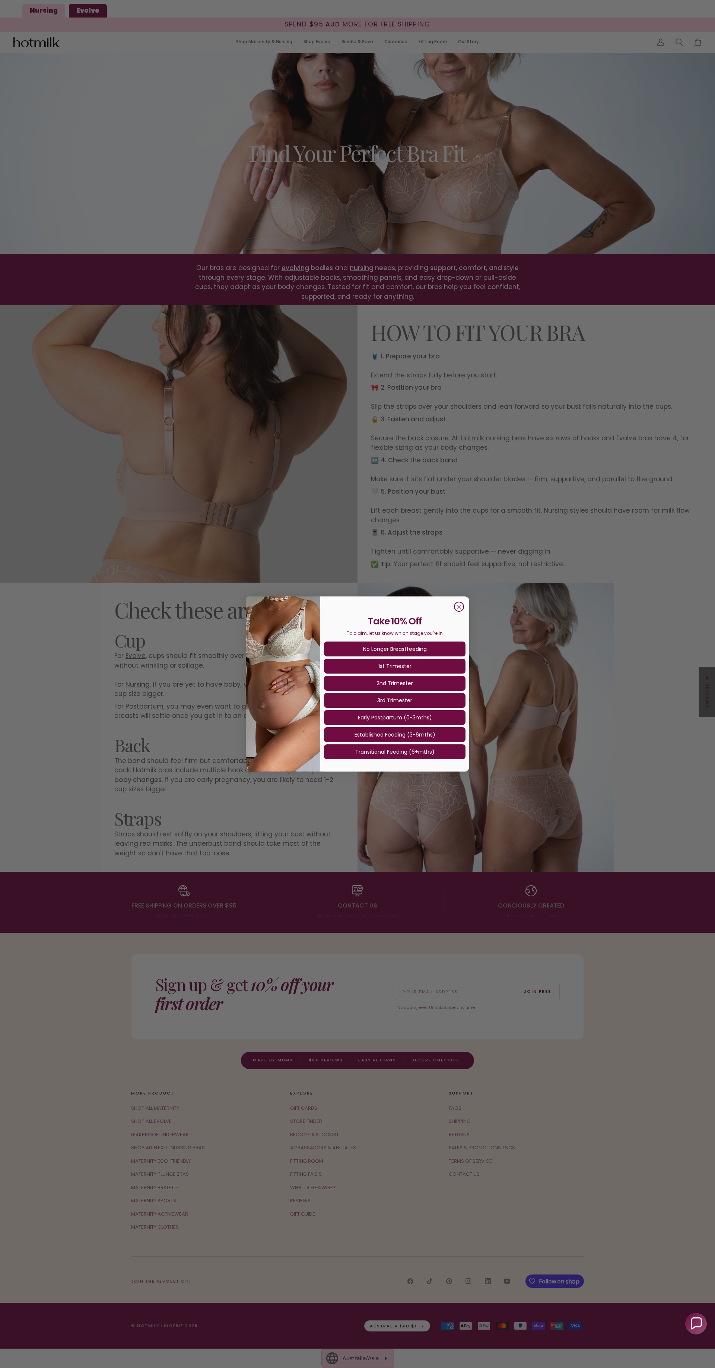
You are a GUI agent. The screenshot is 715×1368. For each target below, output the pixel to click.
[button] (696, 1323)
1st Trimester (394, 666)
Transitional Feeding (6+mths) (395, 752)
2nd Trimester (394, 683)
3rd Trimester (394, 700)
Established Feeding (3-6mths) (395, 734)
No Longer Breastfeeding (395, 649)
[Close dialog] (459, 606)
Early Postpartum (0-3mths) (395, 717)
